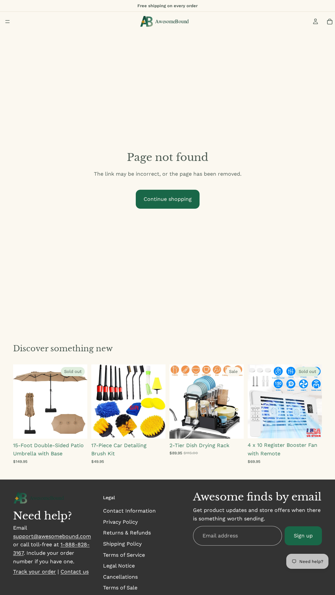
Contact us (75, 572)
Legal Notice (119, 566)
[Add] (155, 427)
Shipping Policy (122, 544)
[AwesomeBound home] (42, 498)
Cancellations (120, 577)
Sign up (303, 536)
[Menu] (7, 21)
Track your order (34, 572)
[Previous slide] (20, 401)
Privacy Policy (120, 522)
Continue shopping (168, 199)
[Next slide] (80, 401)
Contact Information (129, 511)
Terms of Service (124, 555)
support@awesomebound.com (52, 536)
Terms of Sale (120, 588)
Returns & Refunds (127, 533)
